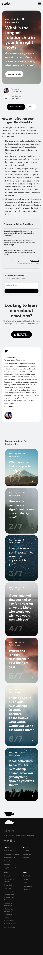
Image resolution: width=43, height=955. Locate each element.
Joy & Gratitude (9, 927)
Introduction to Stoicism (9, 881)
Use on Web (8, 861)
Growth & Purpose (10, 924)
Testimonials (27, 854)
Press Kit (26, 857)
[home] (6, 3)
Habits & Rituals (9, 920)
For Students (27, 886)
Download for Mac (10, 857)
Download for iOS (10, 851)
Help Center (27, 876)
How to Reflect (9, 885)
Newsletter (7, 876)
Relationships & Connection (9, 910)
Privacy (25, 879)
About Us (26, 851)
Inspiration (7, 888)
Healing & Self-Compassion (9, 899)
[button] (39, 3)
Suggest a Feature (10, 868)
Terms (25, 883)
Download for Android (11, 854)
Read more (8, 407)
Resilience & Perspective (8, 916)
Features (7, 864)
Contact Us (35, 261)
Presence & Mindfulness (8, 905)
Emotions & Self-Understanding (9, 893)
